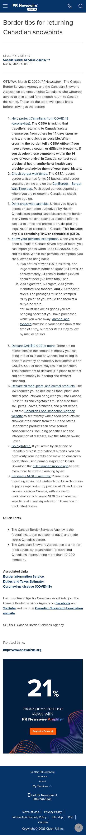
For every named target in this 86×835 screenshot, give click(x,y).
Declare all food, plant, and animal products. (43, 385)
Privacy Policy (53, 812)
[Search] (80, 6)
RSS (70, 817)
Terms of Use (30, 812)
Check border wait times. (29, 173)
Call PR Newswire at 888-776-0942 (43, 797)
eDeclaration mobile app (50, 466)
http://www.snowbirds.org (22, 649)
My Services (41, 786)
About (42, 781)
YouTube (9, 608)
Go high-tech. (21, 446)
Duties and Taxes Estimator (23, 581)
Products (43, 776)
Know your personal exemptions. (35, 238)
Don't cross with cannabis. (30, 203)
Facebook (63, 603)
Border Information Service (23, 576)
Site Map (57, 817)
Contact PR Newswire (42, 772)
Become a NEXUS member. (31, 476)
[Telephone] (70, 6)
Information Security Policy (30, 817)
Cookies (43, 822)
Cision (50, 828)
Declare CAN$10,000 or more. (33, 345)
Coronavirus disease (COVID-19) (27, 586)
